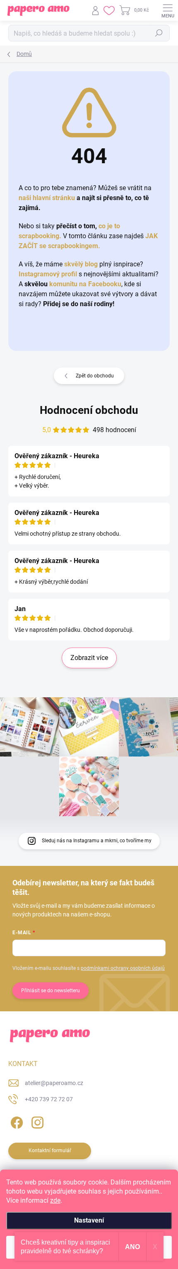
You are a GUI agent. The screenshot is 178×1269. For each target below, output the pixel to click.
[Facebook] (15, 1121)
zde (55, 1200)
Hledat (159, 33)
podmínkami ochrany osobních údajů (123, 968)
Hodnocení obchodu (89, 410)
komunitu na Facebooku (85, 284)
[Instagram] (36, 1121)
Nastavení (89, 1220)
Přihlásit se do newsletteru (50, 990)
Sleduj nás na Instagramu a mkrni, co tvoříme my (97, 841)
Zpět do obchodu (95, 376)
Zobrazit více (89, 658)
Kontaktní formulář (50, 1150)
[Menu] (167, 10)
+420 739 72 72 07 (49, 1099)
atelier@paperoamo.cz (54, 1083)
